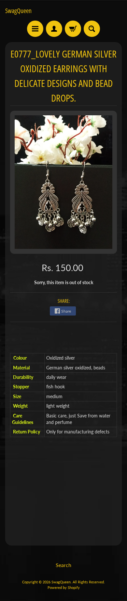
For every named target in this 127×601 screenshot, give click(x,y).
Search (63, 565)
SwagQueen (18, 11)
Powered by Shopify (64, 587)
